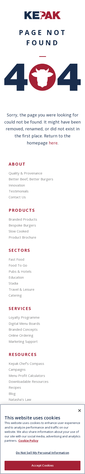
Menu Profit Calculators (27, 375)
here (53, 143)
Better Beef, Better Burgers (31, 179)
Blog (12, 393)
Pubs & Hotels (20, 271)
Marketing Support (23, 341)
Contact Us (17, 197)
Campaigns (17, 369)
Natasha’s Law (20, 399)
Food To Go (18, 265)
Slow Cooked (19, 231)
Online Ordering (21, 335)
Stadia (13, 283)
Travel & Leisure (21, 289)
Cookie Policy (28, 441)
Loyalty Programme (24, 317)
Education (16, 277)
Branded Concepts (23, 329)
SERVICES (20, 308)
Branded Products (23, 219)
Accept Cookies (43, 465)
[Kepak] (42, 17)
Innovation (17, 185)
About (17, 164)
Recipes (15, 387)
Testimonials (19, 191)
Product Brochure (22, 237)
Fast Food (16, 259)
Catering (15, 295)
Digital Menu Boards (24, 323)
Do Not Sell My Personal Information (42, 453)
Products (22, 210)
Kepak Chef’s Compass (26, 363)
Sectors (19, 250)
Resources (23, 354)
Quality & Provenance (25, 173)
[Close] (80, 411)
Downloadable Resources (29, 381)
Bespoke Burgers (22, 225)
